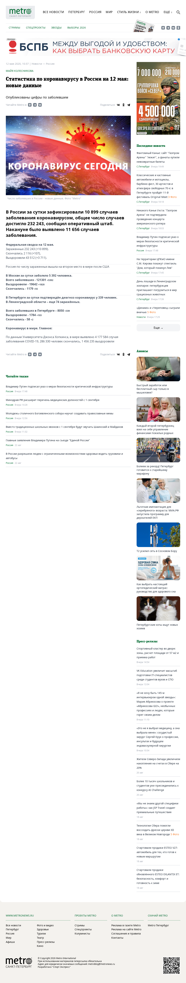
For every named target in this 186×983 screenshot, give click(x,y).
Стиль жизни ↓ (129, 12)
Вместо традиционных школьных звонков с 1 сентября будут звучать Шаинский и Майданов (64, 427)
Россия (95, 12)
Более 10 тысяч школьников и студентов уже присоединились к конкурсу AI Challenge (158, 785)
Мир (109, 12)
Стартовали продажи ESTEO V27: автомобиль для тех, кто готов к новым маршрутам (157, 852)
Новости (141, 317)
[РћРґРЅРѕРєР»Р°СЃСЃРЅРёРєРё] (123, 105)
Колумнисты (82, 933)
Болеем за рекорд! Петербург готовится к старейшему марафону (155, 470)
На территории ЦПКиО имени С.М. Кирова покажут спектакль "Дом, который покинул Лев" (156, 263)
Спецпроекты (35, 27)
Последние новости (151, 146)
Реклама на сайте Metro (126, 929)
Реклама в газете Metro (126, 925)
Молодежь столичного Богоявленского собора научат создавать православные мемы (59, 413)
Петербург (76, 12)
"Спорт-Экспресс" (61, 966)
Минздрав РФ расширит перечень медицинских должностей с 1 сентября (52, 400)
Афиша (10, 942)
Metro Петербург (158, 925)
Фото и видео (45, 925)
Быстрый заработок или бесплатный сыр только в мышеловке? (153, 388)
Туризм (41, 933)
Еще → (158, 328)
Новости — (39, 63)
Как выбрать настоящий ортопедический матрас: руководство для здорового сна (156, 587)
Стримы (14, 27)
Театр (40, 937)
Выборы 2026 (76, 27)
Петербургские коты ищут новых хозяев (157, 626)
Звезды (56, 27)
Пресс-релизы (46, 942)
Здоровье (43, 929)
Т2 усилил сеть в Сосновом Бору (157, 551)
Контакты (117, 937)
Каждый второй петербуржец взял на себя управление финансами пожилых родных (155, 429)
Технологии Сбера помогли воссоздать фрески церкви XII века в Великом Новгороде (155, 830)
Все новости (53, 12)
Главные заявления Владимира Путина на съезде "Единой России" (48, 440)
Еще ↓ (168, 12)
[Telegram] (128, 105)
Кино (40, 946)
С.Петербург (143, 166)
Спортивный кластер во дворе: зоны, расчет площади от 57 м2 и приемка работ (158, 653)
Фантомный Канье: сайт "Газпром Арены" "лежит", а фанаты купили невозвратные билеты (158, 157)
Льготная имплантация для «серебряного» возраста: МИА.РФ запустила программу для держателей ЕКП (158, 512)
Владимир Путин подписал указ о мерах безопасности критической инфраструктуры (59, 386)
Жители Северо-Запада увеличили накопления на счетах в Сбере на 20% (158, 763)
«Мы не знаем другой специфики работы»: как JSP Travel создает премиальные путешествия (157, 808)
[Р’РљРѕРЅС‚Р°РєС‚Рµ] (118, 105)
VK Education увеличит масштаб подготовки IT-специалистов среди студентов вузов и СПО (157, 675)
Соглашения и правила (126, 933)
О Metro (152, 12)
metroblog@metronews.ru (101, 964)
